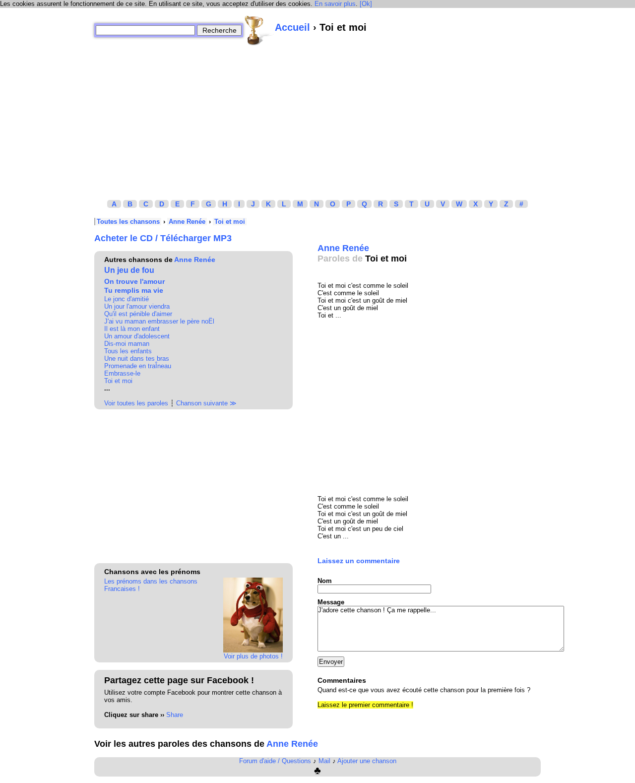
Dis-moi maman (126, 343)
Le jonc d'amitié (126, 299)
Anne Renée (187, 221)
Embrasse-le (122, 373)
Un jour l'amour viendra (137, 306)
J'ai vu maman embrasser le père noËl (159, 321)
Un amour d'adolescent (137, 336)
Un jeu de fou (129, 270)
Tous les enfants (128, 351)
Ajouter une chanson (366, 761)
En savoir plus (335, 3)
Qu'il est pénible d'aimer (138, 314)
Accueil (292, 27)
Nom (325, 581)
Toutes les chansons (128, 221)
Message (331, 602)
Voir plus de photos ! (253, 656)
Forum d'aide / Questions (275, 761)
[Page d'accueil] (259, 30)
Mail (324, 761)
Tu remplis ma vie (133, 290)
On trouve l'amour (134, 281)
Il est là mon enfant (132, 328)
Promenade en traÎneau (137, 366)
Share (174, 714)
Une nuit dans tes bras (136, 358)
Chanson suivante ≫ (206, 403)
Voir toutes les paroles (136, 403)
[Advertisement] (317, 115)
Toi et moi (229, 221)
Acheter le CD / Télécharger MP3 (163, 238)
